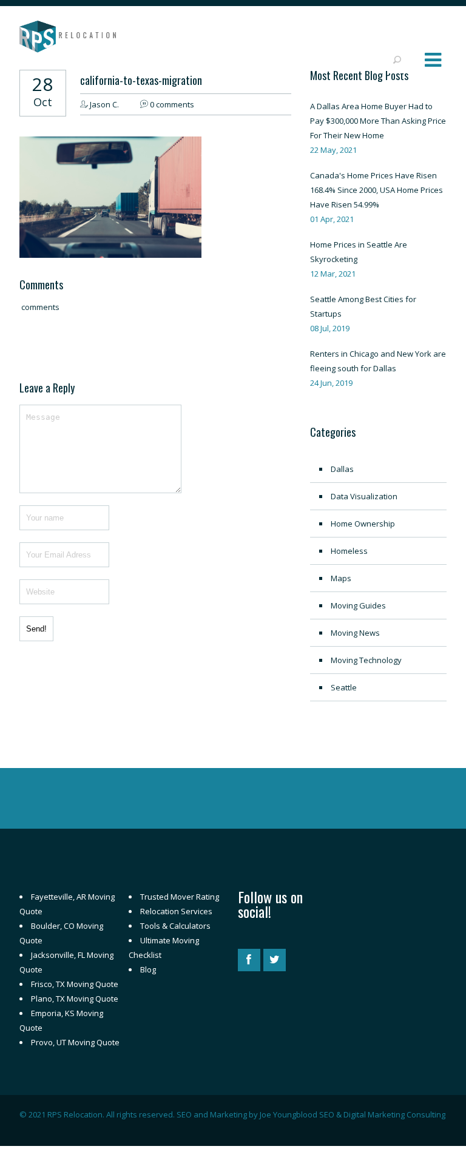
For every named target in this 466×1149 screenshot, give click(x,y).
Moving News (355, 632)
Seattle (344, 687)
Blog (148, 969)
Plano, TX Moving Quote (74, 998)
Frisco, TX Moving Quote (74, 984)
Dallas (342, 468)
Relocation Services (176, 911)
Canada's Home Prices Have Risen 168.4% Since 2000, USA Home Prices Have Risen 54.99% (376, 190)
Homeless (349, 550)
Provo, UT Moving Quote (75, 1042)
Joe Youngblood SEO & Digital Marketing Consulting (352, 1114)
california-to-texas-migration (141, 80)
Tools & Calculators (175, 925)
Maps (341, 578)
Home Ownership (363, 523)
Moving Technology (366, 660)
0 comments (172, 104)
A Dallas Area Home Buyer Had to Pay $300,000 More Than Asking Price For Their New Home (378, 121)
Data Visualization (364, 496)
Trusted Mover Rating (179, 896)
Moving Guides (358, 605)
